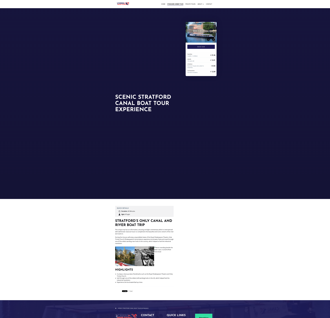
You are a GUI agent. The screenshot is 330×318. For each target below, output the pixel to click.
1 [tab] (193, 24)
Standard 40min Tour (175, 4)
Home (163, 4)
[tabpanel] (201, 32)
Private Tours (190, 4)
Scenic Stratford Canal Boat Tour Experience (133, 308)
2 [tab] (209, 24)
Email (131, 291)
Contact (209, 4)
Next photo (213, 39)
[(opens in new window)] (203, 315)
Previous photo (208, 39)
